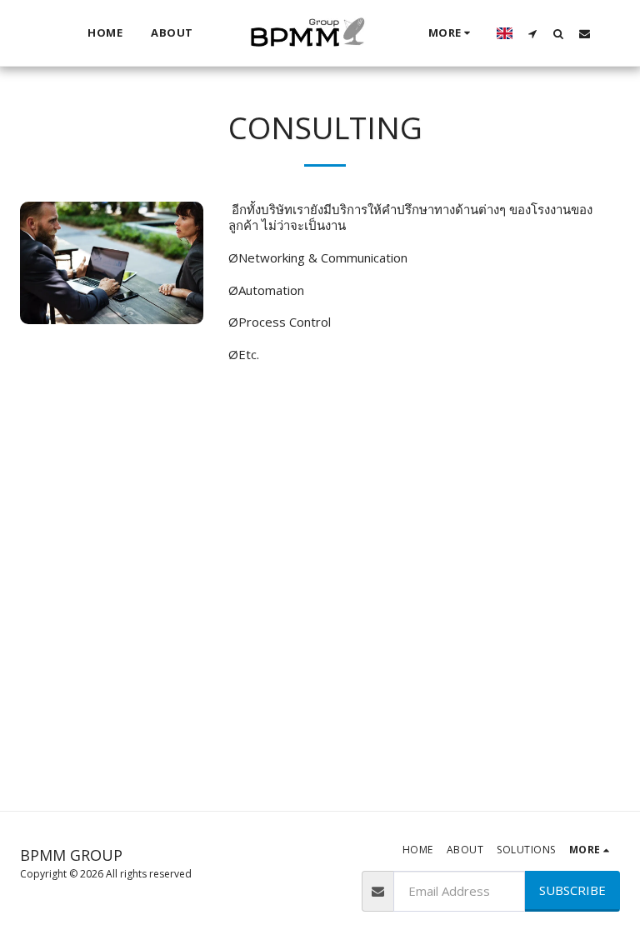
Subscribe (572, 890)
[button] (533, 33)
